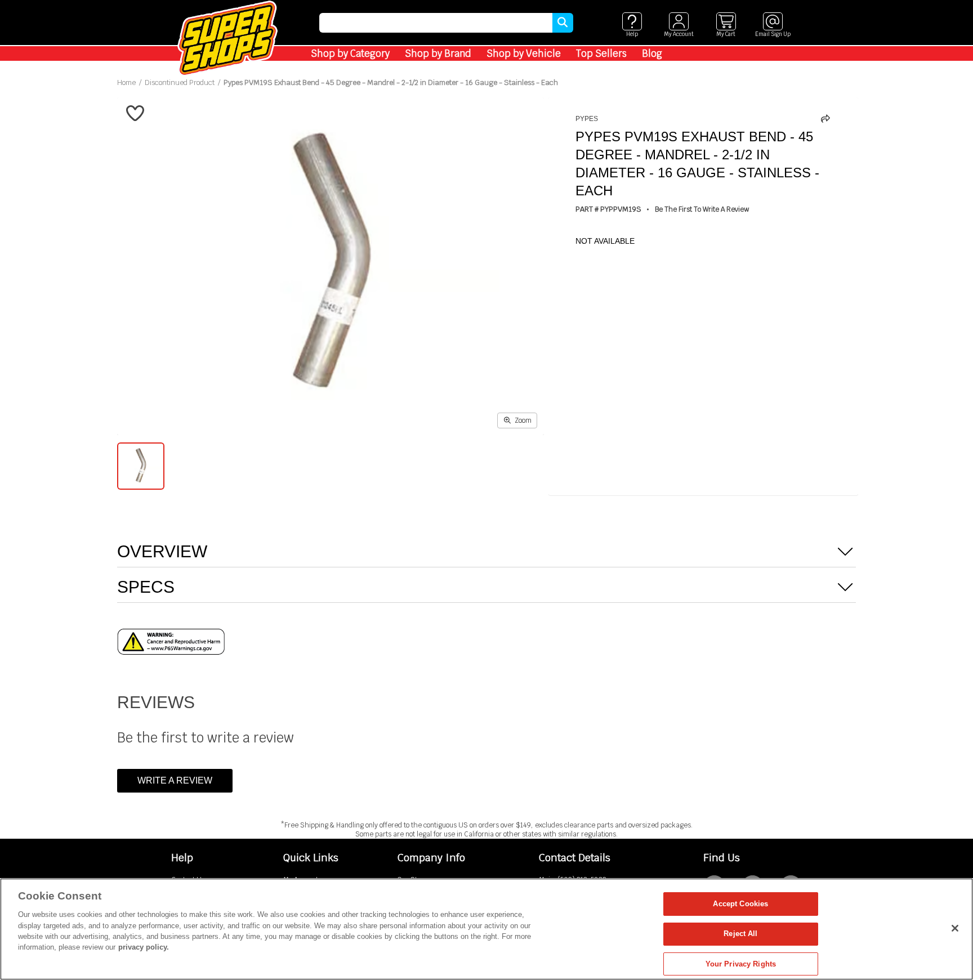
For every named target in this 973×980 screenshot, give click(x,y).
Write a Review (174, 780)
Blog (652, 53)
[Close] (955, 928)
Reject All (740, 934)
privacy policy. (143, 947)
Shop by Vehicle (523, 53)
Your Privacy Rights (741, 964)
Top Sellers (601, 53)
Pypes (586, 119)
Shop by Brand (438, 53)
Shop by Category (350, 53)
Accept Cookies (740, 904)
